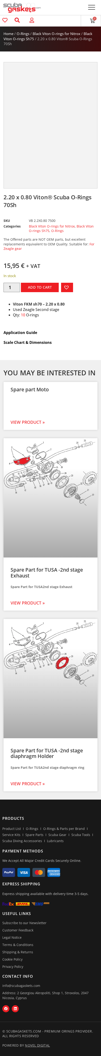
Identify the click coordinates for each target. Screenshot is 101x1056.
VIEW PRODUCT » (28, 422)
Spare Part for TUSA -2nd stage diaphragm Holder (47, 753)
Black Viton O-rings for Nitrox (56, 33)
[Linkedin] (15, 1008)
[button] (91, 7)
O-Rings (23, 33)
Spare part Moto (30, 389)
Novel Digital (37, 1045)
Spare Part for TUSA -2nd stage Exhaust (47, 572)
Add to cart (40, 287)
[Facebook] (5, 1008)
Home (8, 33)
